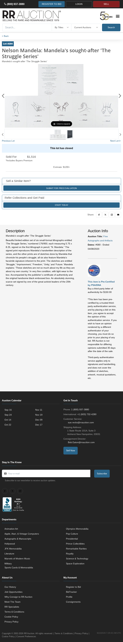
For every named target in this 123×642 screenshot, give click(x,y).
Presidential (72, 538)
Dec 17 (38, 424)
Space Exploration (75, 563)
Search (111, 27)
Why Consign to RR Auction (18, 597)
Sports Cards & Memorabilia (18, 567)
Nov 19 (38, 414)
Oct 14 (7, 419)
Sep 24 (8, 414)
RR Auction (29, 633)
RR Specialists (11, 606)
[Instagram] (112, 215)
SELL (106, 4)
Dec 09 (38, 419)
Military (8, 563)
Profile (69, 597)
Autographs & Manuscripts (17, 538)
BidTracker (71, 592)
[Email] (118, 215)
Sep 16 (8, 410)
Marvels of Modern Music (17, 558)
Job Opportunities (13, 592)
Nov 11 (38, 410)
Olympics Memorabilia (77, 529)
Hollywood (9, 543)
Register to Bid (73, 587)
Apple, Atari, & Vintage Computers (21, 533)
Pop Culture (72, 533)
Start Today (61, 205)
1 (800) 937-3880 (80, 409)
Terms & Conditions (14, 611)
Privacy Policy (11, 621)
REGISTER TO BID (51, 4)
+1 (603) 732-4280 (86, 414)
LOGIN (78, 4)
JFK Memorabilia (13, 548)
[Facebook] (99, 215)
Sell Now (70, 450)
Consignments (73, 602)
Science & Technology (77, 558)
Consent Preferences (26, 636)
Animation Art (11, 529)
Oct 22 (7, 424)
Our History (10, 587)
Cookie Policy (11, 616)
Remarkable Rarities (76, 548)
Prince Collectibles (75, 543)
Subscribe (102, 473)
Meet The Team (12, 602)
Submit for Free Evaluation (61, 188)
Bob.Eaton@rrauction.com (81, 442)
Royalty (70, 553)
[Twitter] (105, 215)
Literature (9, 553)
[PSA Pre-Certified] (94, 270)
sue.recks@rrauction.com (81, 422)
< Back (5, 36)
